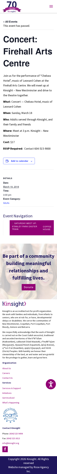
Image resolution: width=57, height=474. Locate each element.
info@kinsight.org (10, 443)
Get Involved (8, 397)
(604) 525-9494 (16, 433)
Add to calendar (19, 160)
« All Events (10, 21)
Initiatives (7, 393)
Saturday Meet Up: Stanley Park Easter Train (24, 226)
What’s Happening (10, 402)
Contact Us (7, 377)
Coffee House (47, 228)
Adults (6, 202)
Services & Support (11, 388)
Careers (6, 373)
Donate (28, 287)
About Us (6, 368)
